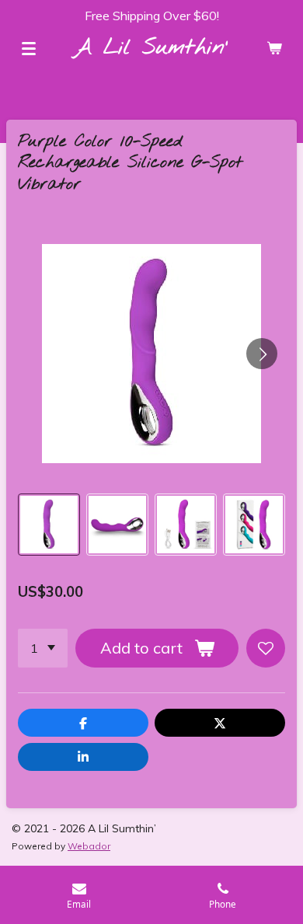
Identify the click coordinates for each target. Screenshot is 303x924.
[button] (49, 524)
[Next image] (261, 353)
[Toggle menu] (29, 48)
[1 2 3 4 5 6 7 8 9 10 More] (43, 648)
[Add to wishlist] (265, 648)
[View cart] (274, 48)
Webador (89, 846)
